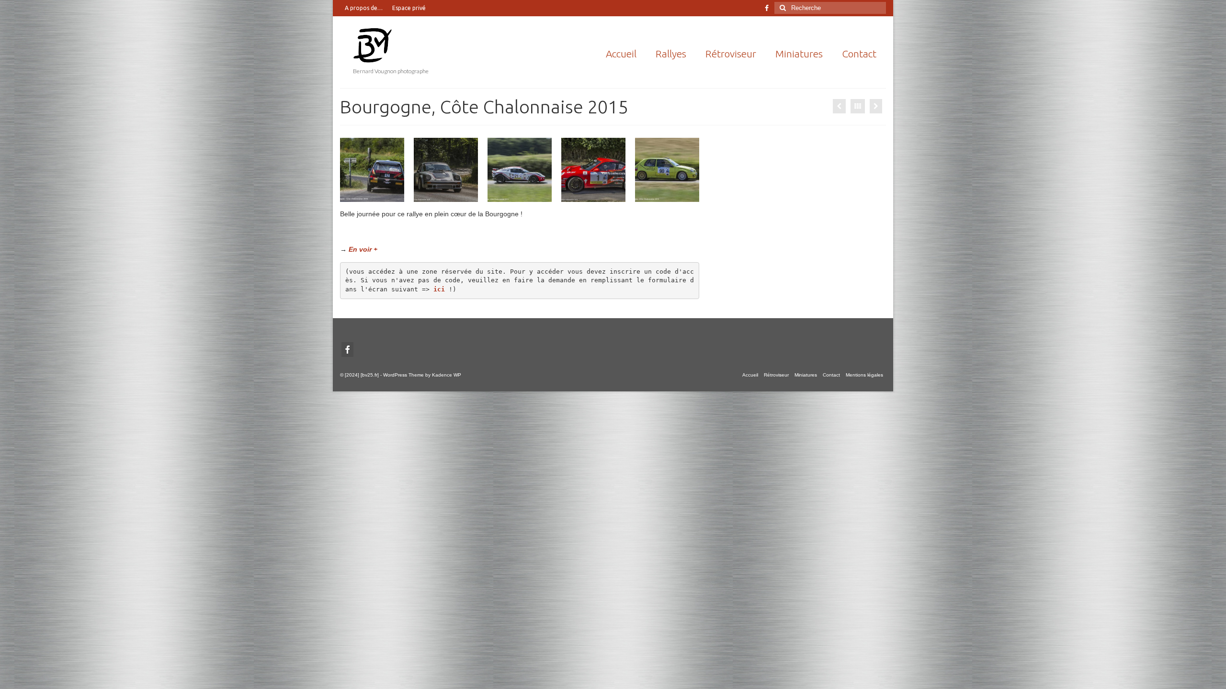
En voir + (363, 249)
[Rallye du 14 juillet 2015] (876, 106)
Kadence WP (446, 375)
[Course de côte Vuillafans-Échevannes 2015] (839, 106)
